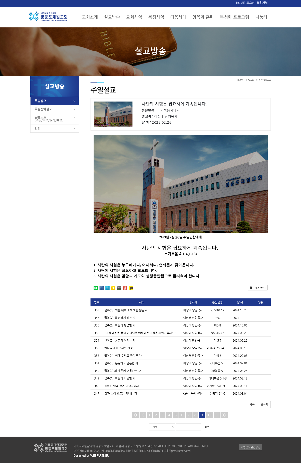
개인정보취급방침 (250, 447)
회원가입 (262, 2)
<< (136, 415)
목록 (252, 404)
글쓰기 (264, 404)
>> (224, 415)
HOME (240, 2)
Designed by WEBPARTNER (91, 455)
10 (209, 415)
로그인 (251, 2)
